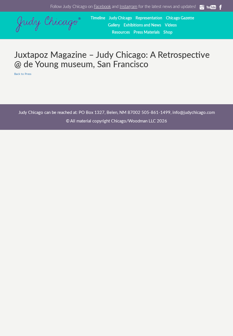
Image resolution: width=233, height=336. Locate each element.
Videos (171, 25)
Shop (167, 32)
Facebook (102, 7)
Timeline (98, 18)
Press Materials (147, 32)
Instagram (128, 7)
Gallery (114, 25)
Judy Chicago (120, 18)
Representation (149, 18)
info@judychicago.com (193, 112)
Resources (121, 32)
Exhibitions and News (142, 25)
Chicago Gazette (180, 18)
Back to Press (22, 74)
